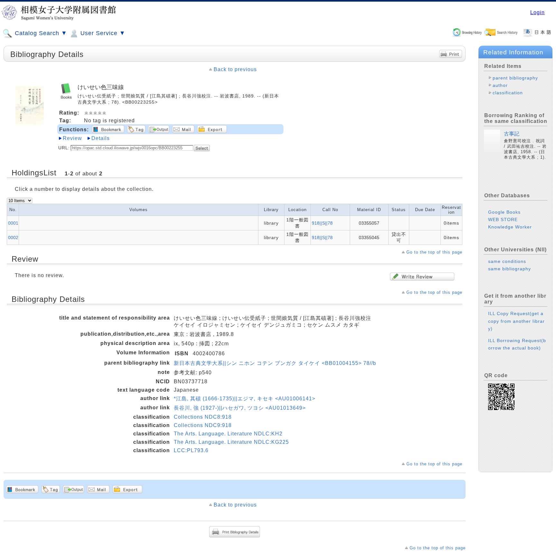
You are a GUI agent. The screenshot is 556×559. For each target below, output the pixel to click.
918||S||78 (322, 223)
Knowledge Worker (510, 226)
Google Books (504, 212)
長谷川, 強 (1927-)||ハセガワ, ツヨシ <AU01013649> (240, 408)
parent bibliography (515, 77)
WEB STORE (503, 219)
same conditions (507, 261)
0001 (13, 223)
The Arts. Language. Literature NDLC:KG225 (231, 442)
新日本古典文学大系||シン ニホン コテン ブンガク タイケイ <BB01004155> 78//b (275, 363)
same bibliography (509, 268)
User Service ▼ (102, 33)
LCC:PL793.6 (191, 450)
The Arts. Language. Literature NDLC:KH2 (228, 433)
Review (72, 138)
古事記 (511, 133)
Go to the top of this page (434, 252)
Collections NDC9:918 (203, 425)
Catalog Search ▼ (40, 33)
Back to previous (235, 69)
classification (508, 92)
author (500, 85)
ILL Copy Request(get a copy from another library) (516, 321)
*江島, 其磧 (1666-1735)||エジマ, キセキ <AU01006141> (244, 398)
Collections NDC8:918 (203, 417)
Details (100, 138)
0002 (13, 237)
